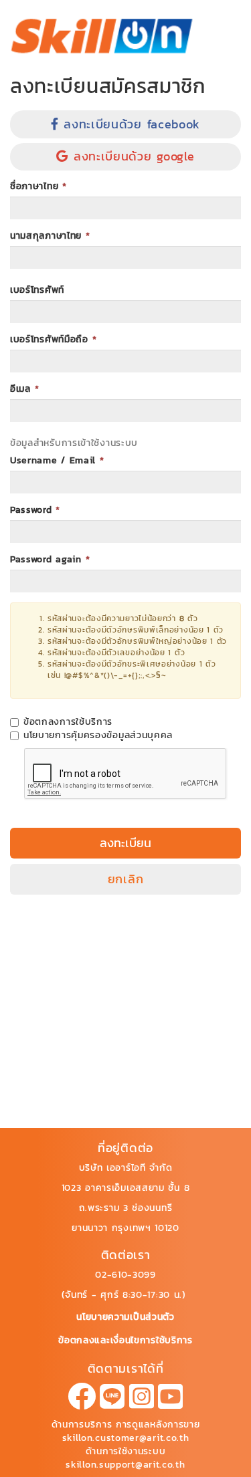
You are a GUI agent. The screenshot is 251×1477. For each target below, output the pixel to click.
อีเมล (24, 389)
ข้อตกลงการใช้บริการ (67, 722)
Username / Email (57, 460)
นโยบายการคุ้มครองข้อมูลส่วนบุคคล (98, 735)
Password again (50, 559)
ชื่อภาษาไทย (38, 186)
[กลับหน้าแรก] (102, 36)
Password (35, 510)
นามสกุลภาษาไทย (50, 236)
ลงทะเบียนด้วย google (131, 156)
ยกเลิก (126, 879)
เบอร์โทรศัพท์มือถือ (53, 339)
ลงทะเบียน (125, 843)
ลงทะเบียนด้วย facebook (130, 124)
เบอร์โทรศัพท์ (37, 290)
